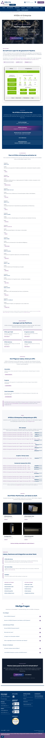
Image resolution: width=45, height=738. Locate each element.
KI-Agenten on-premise (29, 586)
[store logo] (6, 2)
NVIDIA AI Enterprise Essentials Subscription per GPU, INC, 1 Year (17, 458)
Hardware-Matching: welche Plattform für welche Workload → (22, 543)
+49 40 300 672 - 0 (4, 705)
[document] (22, 735)
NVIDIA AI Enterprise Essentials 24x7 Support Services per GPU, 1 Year (18, 476)
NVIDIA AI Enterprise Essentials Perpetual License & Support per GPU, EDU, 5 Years (21, 439)
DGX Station (24, 34)
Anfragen (41, 2)
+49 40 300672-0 (28, 674)
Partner (31, 562)
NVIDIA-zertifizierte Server (9, 593)
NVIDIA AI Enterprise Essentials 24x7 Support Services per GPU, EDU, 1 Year (19, 443)
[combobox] (9, 5)
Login (27, 2)
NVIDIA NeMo (6, 176)
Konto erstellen (30, 2)
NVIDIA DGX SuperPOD (8, 591)
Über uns (25, 695)
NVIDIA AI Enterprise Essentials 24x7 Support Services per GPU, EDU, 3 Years (20, 446)
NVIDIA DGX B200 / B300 (8, 586)
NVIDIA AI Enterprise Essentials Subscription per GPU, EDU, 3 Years (18, 434)
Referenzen (25, 701)
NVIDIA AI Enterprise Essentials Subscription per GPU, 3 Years (16, 467)
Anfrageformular (30, 421)
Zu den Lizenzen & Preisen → (29, 38)
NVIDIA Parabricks (8, 226)
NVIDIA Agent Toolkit (28, 584)
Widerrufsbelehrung (27, 704)
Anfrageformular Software (29, 593)
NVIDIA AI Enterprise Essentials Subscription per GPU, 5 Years (16, 469)
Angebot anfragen (18, 674)
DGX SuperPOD (34, 34)
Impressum (3, 730)
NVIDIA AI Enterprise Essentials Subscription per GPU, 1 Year (16, 465)
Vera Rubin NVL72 (35, 59)
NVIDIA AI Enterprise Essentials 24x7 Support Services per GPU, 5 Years (19, 481)
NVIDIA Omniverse (27, 312)
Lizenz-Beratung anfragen (16, 38)
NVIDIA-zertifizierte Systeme (21, 58)
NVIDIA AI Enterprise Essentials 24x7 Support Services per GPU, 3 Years (19, 478)
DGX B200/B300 (26, 59)
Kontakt (8, 730)
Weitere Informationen (5, 734)
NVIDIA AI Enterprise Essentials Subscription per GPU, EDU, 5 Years (18, 436)
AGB (5, 730)
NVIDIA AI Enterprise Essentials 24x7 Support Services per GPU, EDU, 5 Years (20, 449)
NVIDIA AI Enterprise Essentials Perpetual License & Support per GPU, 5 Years (20, 472)
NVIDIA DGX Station (17, 59)
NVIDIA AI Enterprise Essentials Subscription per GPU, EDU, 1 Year (17, 432)
